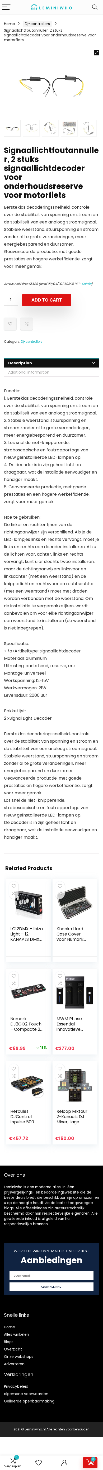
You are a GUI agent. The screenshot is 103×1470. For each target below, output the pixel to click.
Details (86, 283)
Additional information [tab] (28, 372)
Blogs (8, 1341)
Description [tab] (20, 363)
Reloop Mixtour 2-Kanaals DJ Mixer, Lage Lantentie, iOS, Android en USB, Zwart (73, 1124)
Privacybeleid (16, 1386)
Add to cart (46, 300)
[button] (96, 52)
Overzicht (13, 1349)
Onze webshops (18, 1356)
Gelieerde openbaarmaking (29, 1401)
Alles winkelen (16, 1334)
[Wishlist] (38, 1462)
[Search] (94, 7)
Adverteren (14, 1364)
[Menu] (6, 7)
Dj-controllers (37, 23)
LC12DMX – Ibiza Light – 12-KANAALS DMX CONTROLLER (26, 937)
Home (9, 23)
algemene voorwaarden (26, 1393)
